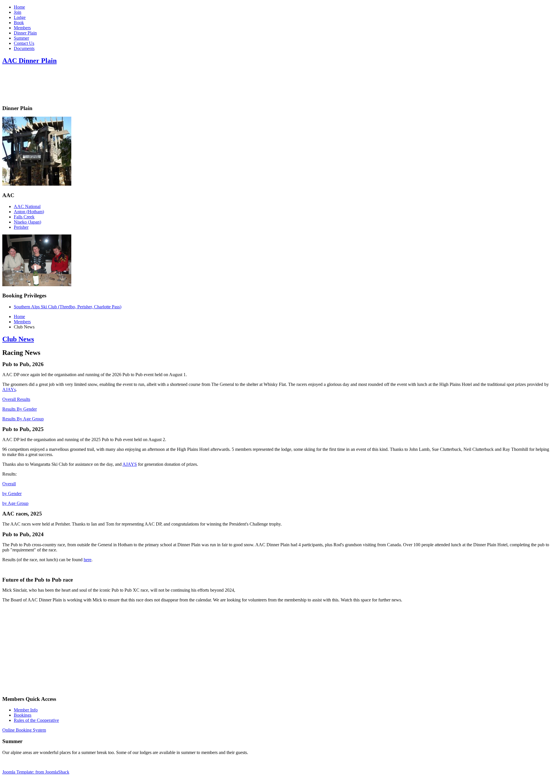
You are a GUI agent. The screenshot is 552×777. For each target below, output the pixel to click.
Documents (24, 48)
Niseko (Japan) (27, 222)
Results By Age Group (23, 418)
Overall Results (16, 399)
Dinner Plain (25, 32)
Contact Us (24, 43)
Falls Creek (24, 216)
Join (17, 12)
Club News (18, 339)
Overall (9, 483)
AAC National (27, 206)
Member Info (26, 709)
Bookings (22, 715)
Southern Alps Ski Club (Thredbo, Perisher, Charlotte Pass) (67, 306)
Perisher (21, 227)
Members (22, 27)
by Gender (12, 493)
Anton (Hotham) (29, 211)
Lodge (20, 17)
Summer (21, 38)
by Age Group (15, 503)
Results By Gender (19, 409)
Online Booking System (24, 730)
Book (19, 22)
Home (19, 7)
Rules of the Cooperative (36, 720)
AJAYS (129, 464)
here (87, 559)
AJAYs (9, 389)
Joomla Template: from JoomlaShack (35, 772)
